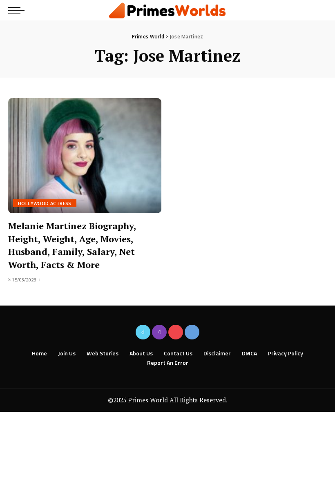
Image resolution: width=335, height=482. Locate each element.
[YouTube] (175, 332)
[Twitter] (143, 332)
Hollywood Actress (44, 203)
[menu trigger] (18, 10)
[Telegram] (192, 332)
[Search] (320, 10)
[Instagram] (159, 332)
